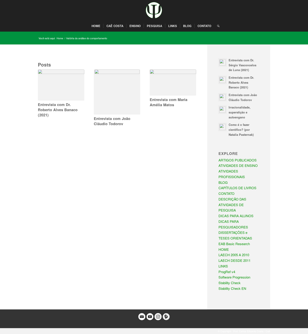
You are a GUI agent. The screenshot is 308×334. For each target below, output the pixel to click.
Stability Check (229, 282)
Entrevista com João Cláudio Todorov (112, 121)
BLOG (223, 182)
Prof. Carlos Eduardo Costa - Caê (251, 331)
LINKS (223, 266)
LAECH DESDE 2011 (234, 260)
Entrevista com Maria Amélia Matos (168, 102)
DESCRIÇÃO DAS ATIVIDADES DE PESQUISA (232, 205)
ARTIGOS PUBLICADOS (237, 160)
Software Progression (234, 277)
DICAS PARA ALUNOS (235, 215)
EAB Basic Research (234, 243)
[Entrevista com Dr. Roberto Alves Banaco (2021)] (61, 84)
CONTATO (226, 193)
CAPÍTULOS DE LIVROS (237, 187)
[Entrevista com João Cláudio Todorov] (117, 92)
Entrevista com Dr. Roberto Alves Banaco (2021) (58, 109)
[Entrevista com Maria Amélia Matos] (173, 82)
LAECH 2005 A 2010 (233, 254)
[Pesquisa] (216, 26)
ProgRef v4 (226, 271)
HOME (223, 249)
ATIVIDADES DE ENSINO (238, 165)
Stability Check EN (232, 288)
